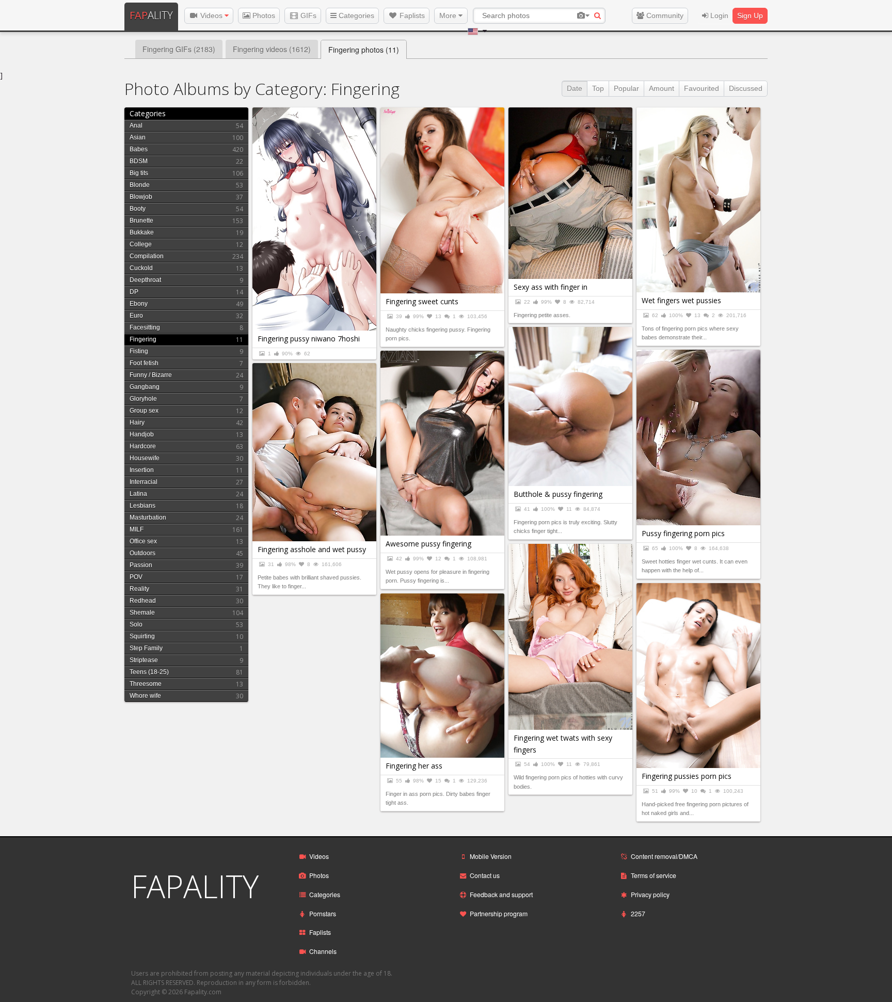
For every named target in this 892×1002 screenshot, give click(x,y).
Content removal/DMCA (664, 856)
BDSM (139, 161)
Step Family (146, 648)
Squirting (142, 636)
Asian (138, 137)
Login (718, 15)
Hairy (137, 422)
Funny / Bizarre (151, 375)
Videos (211, 15)
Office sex (143, 541)
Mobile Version (491, 856)
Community (663, 15)
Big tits (139, 173)
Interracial (143, 482)
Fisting (139, 351)
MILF (137, 529)
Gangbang (145, 386)
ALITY (151, 15)
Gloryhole (143, 398)
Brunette (141, 220)
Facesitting (145, 327)
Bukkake (142, 232)
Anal (136, 125)
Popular (626, 88)
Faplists (411, 15)
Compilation (147, 256)
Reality (139, 588)
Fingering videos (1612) (272, 49)
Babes (139, 149)
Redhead (143, 600)
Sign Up (750, 15)
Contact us (485, 875)
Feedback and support (501, 894)
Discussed (745, 88)
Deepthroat (145, 280)
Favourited (701, 88)
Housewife (145, 458)
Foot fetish (144, 363)
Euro (136, 315)
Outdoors (142, 553)
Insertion (142, 470)
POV (136, 577)
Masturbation (148, 517)
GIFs (307, 15)
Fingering (143, 339)
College (141, 244)
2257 (638, 913)
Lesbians (142, 505)
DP (134, 291)
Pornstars (322, 913)
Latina (138, 493)
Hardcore (143, 446)
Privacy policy (650, 894)
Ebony (139, 303)
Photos (262, 15)
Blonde (140, 185)
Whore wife (145, 695)
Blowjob (141, 196)
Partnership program (499, 913)
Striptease (144, 660)
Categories (355, 15)
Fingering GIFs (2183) (178, 49)
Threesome (146, 683)
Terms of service (653, 875)
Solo (136, 624)
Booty (138, 208)
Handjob (142, 434)
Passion (141, 565)
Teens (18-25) (149, 672)
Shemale (142, 612)
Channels (323, 951)
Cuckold (141, 268)
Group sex (144, 410)
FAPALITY (195, 886)
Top (598, 88)
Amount (661, 88)
